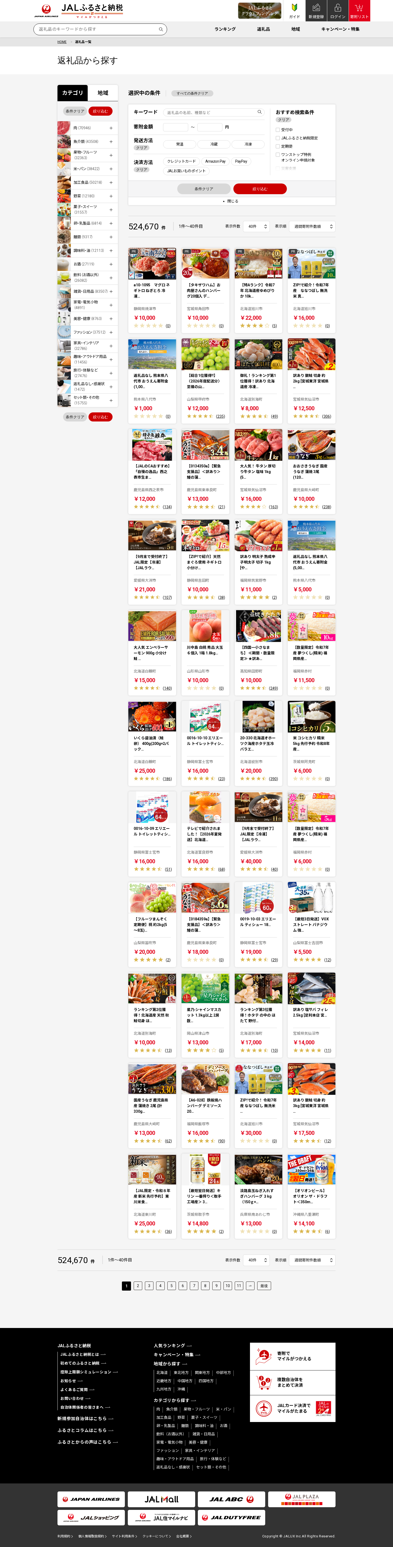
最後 (264, 1286)
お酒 (223, 1426)
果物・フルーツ (197, 1409)
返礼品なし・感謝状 (173, 1467)
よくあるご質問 (74, 1390)
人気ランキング (169, 1345)
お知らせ (68, 1381)
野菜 (181, 1417)
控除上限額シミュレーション (85, 1372)
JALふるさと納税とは (79, 1354)
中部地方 (223, 1372)
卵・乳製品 (165, 1426)
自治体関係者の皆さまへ (82, 1407)
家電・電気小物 (169, 1442)
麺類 (185, 1426)
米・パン (223, 1409)
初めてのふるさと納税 (80, 1363)
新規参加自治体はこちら (82, 1418)
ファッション (167, 1450)
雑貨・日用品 (203, 1434)
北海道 (162, 1372)
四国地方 (206, 1381)
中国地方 (185, 1381)
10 (228, 1286)
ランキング (225, 29)
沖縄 (181, 1389)
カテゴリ (72, 93)
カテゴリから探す (172, 1400)
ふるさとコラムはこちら (82, 1430)
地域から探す (167, 1363)
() (168, 326)
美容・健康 (198, 1442)
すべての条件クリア (192, 93)
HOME (62, 42)
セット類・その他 (211, 1467)
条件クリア (75, 111)
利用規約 (63, 1536)
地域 (295, 29)
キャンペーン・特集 (340, 29)
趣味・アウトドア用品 (175, 1459)
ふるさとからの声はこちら (84, 1442)
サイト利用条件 (123, 1536)
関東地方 (202, 1372)
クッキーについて (155, 1536)
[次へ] (250, 1286)
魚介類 (172, 1409)
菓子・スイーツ (204, 1417)
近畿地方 (163, 1381)
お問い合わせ (72, 1398)
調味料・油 (204, 1426)
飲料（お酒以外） (171, 1434)
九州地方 (163, 1389)
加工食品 (163, 1417)
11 (239, 1286)
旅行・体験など (213, 1459)
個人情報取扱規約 (91, 1536)
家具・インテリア (200, 1450)
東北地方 (181, 1372)
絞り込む (100, 111)
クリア (141, 148)
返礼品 (263, 29)
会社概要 (182, 1536)
